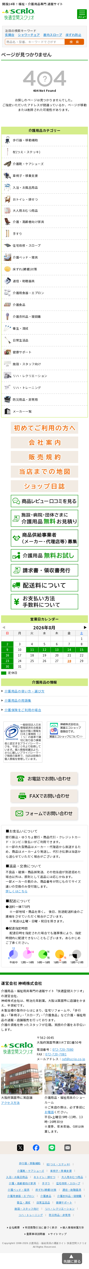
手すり (46, 1183)
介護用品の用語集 (18, 700)
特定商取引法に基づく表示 (41, 1227)
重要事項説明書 (35, 1234)
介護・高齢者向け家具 (22, 1183)
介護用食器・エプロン (20, 1195)
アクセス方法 (10, 1103)
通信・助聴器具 (71, 1189)
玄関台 (9, 35)
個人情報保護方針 (73, 1227)
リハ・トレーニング (31, 1214)
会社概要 (14, 1227)
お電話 (49, 1112)
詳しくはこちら (17, 891)
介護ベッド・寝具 (18, 1189)
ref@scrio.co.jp (73, 1059)
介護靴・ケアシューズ (30, 1170)
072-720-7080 (63, 1049)
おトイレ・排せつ (44, 1177)
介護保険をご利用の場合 (23, 710)
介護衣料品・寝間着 (69, 1195)
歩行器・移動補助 (30, 1163)
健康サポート (64, 1202)
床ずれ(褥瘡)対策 (45, 1189)
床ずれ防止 (73, 35)
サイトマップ (58, 1234)
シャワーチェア (29, 35)
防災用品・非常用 (59, 1214)
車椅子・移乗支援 (61, 1170)
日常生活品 (43, 1202)
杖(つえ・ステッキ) (58, 1164)
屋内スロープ (52, 35)
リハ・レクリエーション (60, 1208)
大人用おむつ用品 (72, 1177)
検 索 (74, 42)
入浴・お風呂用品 (17, 1177)
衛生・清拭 (23, 1202)
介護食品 (45, 1195)
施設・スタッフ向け (26, 1208)
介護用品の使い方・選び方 (25, 691)
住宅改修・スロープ (68, 1183)
